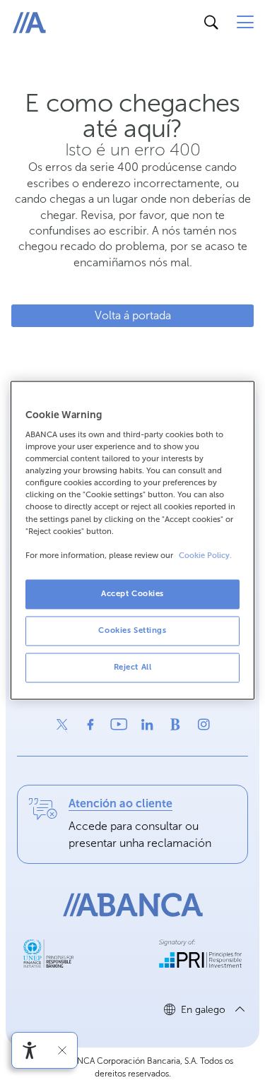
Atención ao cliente (120, 803)
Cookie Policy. (205, 555)
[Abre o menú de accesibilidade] (30, 1050)
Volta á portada (133, 315)
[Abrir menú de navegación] (245, 22)
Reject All (133, 667)
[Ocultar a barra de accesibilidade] (62, 1050)
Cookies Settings (132, 630)
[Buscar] (211, 22)
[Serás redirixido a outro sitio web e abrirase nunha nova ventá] (62, 725)
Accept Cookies (132, 593)
